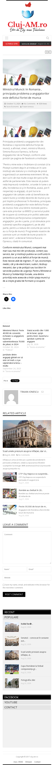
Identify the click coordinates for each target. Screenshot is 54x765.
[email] (42, 392)
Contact (10, 707)
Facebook (11, 697)
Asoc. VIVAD (18, 762)
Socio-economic (12, 106)
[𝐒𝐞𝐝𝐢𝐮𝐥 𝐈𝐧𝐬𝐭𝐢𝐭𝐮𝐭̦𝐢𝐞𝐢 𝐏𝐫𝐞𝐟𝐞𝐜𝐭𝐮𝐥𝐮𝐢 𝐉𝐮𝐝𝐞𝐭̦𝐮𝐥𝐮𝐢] (14, 627)
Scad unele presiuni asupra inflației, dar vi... (25, 451)
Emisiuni (28, 762)
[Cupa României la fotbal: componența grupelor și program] (14, 669)
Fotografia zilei (28, 680)
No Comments (29, 103)
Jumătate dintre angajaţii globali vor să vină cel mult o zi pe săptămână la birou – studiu (13, 360)
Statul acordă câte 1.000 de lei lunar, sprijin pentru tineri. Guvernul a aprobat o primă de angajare (38, 336)
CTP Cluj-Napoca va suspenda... (33, 473)
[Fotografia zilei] (14, 683)
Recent (9, 612)
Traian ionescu (28, 106)
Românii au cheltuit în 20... (31, 490)
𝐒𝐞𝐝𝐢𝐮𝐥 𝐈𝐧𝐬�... (27, 623)
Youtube (10, 702)
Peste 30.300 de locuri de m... (33, 506)
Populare (11, 617)
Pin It (6, 380)
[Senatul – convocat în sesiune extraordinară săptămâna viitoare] (14, 641)
